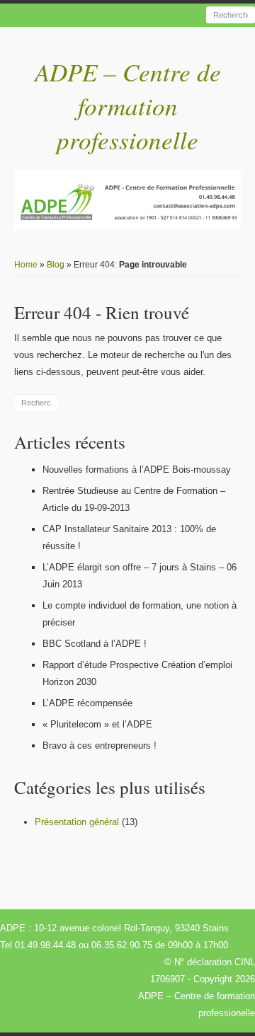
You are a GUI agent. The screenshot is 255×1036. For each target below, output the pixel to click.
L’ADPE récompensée (87, 703)
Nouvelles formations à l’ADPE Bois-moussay (136, 469)
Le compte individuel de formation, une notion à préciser (139, 614)
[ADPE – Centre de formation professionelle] (127, 199)
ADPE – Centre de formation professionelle (128, 105)
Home (26, 265)
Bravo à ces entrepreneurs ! (99, 745)
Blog (55, 265)
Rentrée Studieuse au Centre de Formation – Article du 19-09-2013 (133, 499)
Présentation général (77, 822)
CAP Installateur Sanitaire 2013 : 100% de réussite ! (129, 537)
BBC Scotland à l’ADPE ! (94, 643)
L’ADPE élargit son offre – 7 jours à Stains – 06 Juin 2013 (139, 575)
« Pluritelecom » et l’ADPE (97, 724)
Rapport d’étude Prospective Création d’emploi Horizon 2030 (137, 673)
